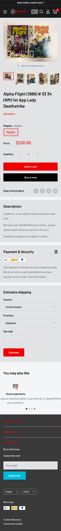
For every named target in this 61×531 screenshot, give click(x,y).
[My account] (48, 12)
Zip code (8, 331)
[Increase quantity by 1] (37, 154)
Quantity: (8, 154)
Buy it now (30, 177)
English (8, 491)
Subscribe (14, 475)
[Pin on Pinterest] (42, 190)
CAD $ (26, 491)
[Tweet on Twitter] (48, 190)
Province (8, 315)
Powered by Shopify (13, 523)
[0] (55, 12)
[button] (34, 11)
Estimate (13, 352)
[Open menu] (5, 11)
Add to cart (30, 166)
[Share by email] (55, 190)
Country (7, 299)
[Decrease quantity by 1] (19, 154)
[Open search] (41, 12)
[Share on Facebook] (36, 190)
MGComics (9, 114)
